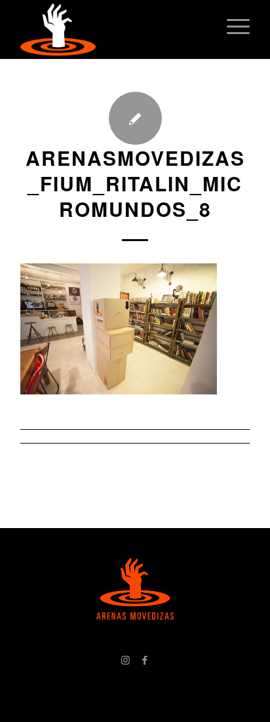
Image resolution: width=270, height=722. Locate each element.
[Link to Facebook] (145, 660)
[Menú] (232, 26)
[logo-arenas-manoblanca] (112, 29)
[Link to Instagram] (125, 660)
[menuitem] (232, 26)
